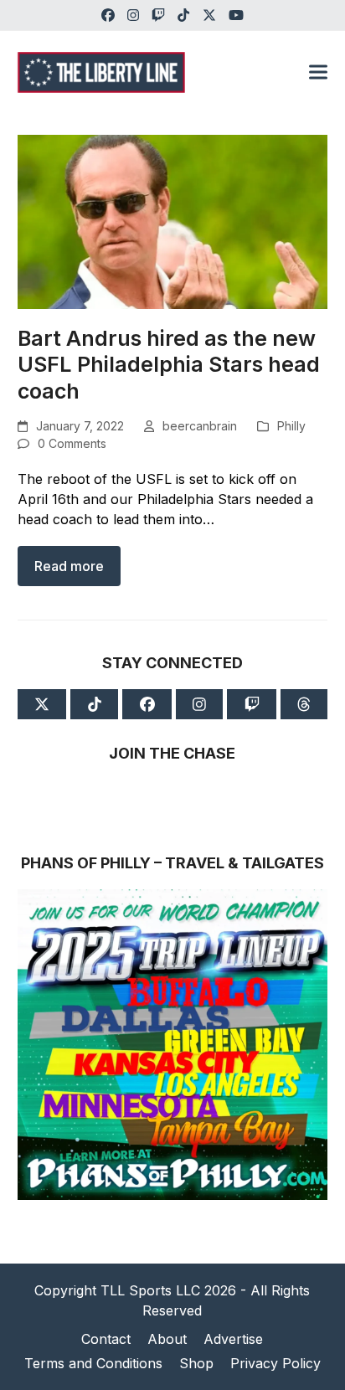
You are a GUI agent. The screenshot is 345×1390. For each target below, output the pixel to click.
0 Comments (72, 443)
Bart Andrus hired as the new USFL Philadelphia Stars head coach (169, 365)
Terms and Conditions (93, 1363)
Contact (106, 1339)
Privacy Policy (275, 1363)
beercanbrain (199, 426)
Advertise (233, 1339)
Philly (291, 426)
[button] (318, 72)
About (167, 1339)
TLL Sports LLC (150, 1290)
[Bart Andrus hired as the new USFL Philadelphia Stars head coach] (173, 220)
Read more (69, 566)
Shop (196, 1363)
